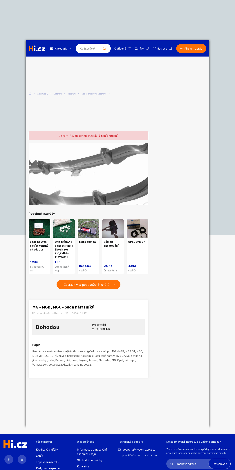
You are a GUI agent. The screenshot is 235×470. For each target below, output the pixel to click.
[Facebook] (8, 459)
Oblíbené (120, 48)
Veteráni (58, 93)
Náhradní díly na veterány (94, 93)
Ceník (39, 456)
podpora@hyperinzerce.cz (138, 449)
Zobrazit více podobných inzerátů (86, 284)
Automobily (42, 93)
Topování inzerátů (47, 462)
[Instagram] (22, 459)
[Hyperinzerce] (37, 48)
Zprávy (139, 48)
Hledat (104, 48)
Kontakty (83, 466)
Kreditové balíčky (47, 449)
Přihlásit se (160, 48)
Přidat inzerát (193, 48)
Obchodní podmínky (89, 460)
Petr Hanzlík (103, 328)
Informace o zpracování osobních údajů (92, 452)
